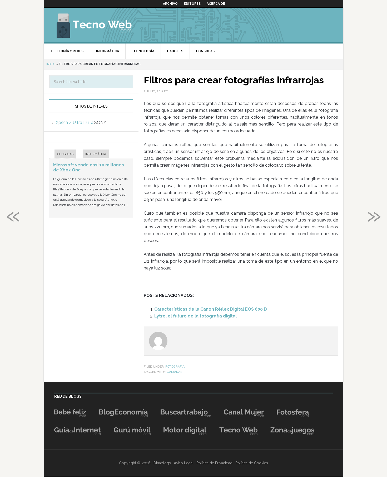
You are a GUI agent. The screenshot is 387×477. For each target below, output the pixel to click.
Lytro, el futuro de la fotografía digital (195, 316)
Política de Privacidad (214, 463)
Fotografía (175, 366)
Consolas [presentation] (65, 154)
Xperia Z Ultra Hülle (74, 122)
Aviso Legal (184, 463)
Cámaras (174, 372)
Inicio (50, 64)
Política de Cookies (251, 463)
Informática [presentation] (95, 154)
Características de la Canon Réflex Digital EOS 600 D (210, 309)
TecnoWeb (100, 25)
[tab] (62, 154)
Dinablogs (162, 463)
